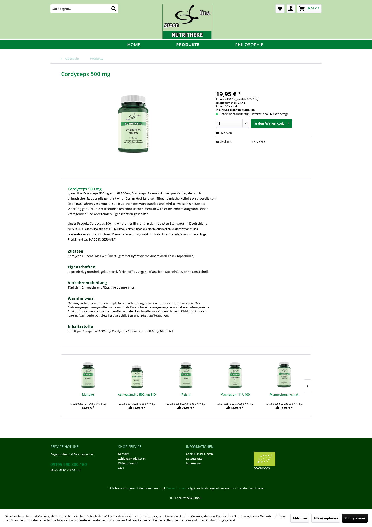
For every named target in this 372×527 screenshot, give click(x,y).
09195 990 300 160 (68, 464)
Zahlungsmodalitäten (132, 458)
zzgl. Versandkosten (242, 110)
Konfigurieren (355, 518)
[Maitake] (88, 375)
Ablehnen (300, 518)
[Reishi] (186, 375)
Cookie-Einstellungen (199, 454)
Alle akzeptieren (326, 518)
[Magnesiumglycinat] (284, 375)
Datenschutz (194, 458)
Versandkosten (175, 488)
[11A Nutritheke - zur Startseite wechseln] (187, 21)
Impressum (193, 463)
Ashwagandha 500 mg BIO (137, 394)
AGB (121, 468)
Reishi (185, 394)
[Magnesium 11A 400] (235, 375)
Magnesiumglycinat (284, 394)
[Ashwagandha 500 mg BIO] (137, 375)
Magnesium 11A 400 (235, 394)
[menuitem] (84, 8)
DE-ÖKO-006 (262, 468)
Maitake (88, 394)
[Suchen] (113, 8)
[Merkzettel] (280, 8)
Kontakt (123, 454)
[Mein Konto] (291, 8)
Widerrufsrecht (128, 463)
